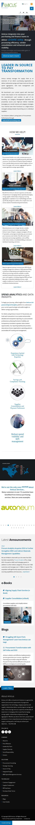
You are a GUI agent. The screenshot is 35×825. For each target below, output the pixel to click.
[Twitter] (23, 12)
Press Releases (7, 743)
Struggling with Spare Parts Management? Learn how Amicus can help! (17, 639)
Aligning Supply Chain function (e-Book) (16, 591)
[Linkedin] (26, 12)
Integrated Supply (7, 771)
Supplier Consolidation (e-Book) (17, 598)
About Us (5, 740)
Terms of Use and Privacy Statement (12, 818)
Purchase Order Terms (9, 791)
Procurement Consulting (9, 763)
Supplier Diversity (7, 749)
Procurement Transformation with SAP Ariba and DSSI (17, 649)
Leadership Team (7, 746)
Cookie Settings (6, 823)
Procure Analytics (19, 560)
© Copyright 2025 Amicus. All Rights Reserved (13, 816)
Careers (5, 755)
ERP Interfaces (6, 788)
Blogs (4, 799)
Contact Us (27, 818)
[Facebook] (20, 12)
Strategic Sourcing (8, 766)
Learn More (17, 171)
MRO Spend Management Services (12, 774)
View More (12, 724)
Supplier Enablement (8, 785)
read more (26, 572)
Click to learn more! (11, 56)
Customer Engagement (9, 782)
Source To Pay (6, 768)
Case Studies (6, 802)
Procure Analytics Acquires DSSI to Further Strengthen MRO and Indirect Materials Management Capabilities (17, 551)
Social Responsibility (8, 752)
